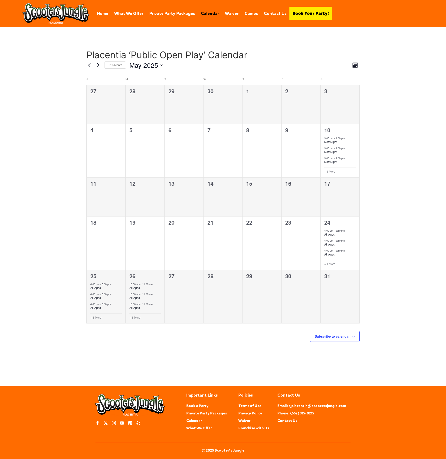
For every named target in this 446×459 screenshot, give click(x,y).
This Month (115, 65)
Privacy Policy (250, 413)
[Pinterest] (130, 423)
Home (102, 13)
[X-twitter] (105, 423)
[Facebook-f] (97, 423)
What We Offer (128, 13)
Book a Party (197, 405)
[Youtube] (122, 423)
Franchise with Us (253, 428)
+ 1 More (329, 171)
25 (93, 276)
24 (327, 222)
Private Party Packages (172, 13)
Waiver (232, 13)
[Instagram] (114, 423)
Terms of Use (249, 405)
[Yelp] (138, 423)
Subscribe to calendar (332, 336)
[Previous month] (89, 65)
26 (132, 276)
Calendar (210, 13)
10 (327, 130)
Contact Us (275, 13)
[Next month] (98, 65)
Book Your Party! (310, 13)
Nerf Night (330, 142)
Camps (251, 13)
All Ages (329, 234)
